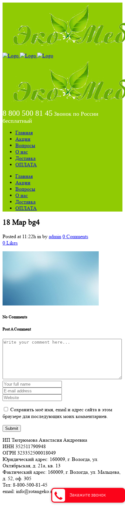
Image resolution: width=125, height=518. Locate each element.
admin (55, 236)
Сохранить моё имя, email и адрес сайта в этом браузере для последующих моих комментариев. (57, 412)
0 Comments (75, 236)
